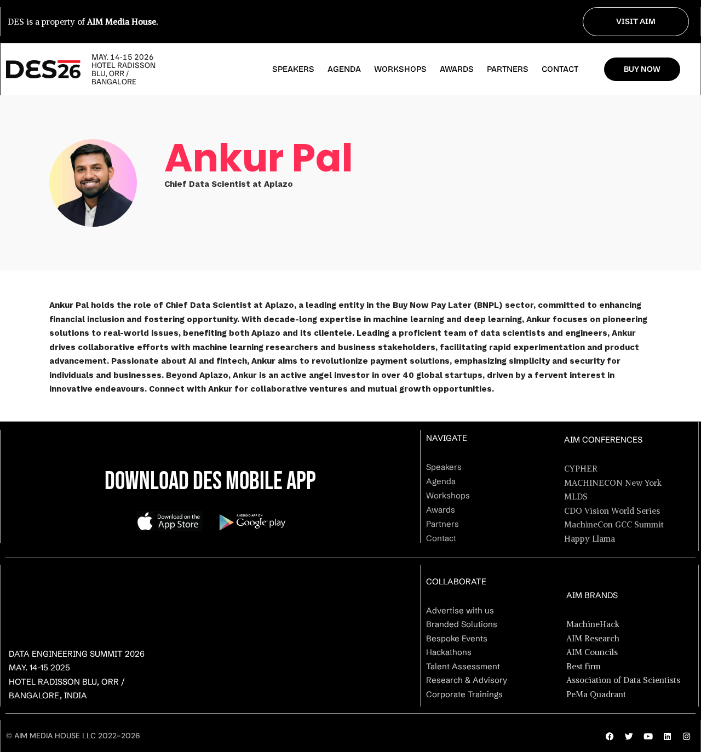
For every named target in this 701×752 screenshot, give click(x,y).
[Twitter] (628, 736)
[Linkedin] (667, 736)
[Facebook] (609, 736)
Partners (507, 69)
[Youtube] (648, 736)
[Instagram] (686, 736)
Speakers (293, 69)
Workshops (400, 69)
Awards (457, 69)
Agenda (344, 69)
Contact (560, 69)
